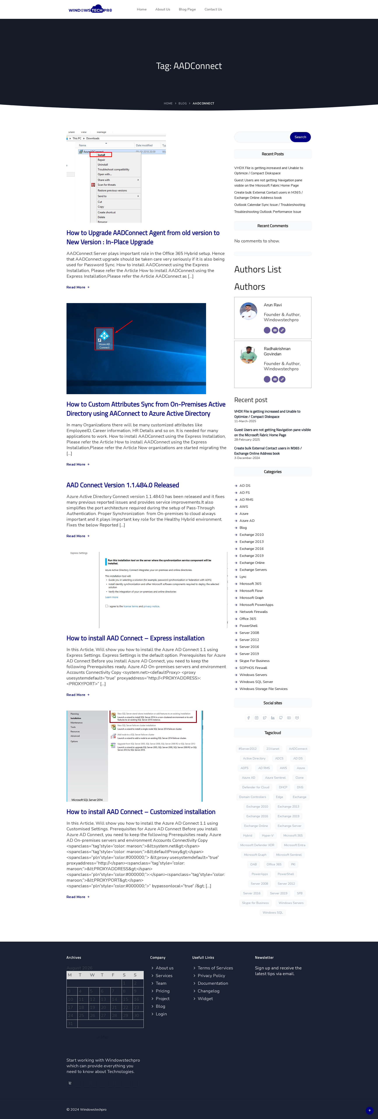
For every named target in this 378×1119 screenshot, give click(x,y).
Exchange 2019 (252, 555)
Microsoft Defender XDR (257, 845)
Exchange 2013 (252, 541)
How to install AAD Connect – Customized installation (140, 812)
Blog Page (187, 9)
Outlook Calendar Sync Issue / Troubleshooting (269, 204)
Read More (76, 287)
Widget (205, 999)
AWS (244, 506)
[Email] (275, 330)
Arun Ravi (273, 305)
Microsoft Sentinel (289, 855)
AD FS (245, 492)
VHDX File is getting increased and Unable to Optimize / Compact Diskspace (268, 171)
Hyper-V (268, 835)
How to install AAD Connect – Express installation (135, 638)
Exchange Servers (253, 569)
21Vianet (272, 749)
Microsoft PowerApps (256, 604)
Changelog (208, 991)
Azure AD (247, 520)
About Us (162, 9)
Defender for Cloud (255, 787)
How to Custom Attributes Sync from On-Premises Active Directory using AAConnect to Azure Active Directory (146, 408)
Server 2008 (249, 632)
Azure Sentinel (275, 778)
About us (164, 968)
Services (164, 976)
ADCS (279, 758)
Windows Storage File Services (264, 689)
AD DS (245, 485)
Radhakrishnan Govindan (277, 351)
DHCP (283, 787)
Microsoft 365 (250, 583)
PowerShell (248, 625)
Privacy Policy (211, 976)
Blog (182, 104)
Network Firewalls (254, 611)
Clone (300, 778)
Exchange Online (252, 562)
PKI (293, 864)
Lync (243, 576)
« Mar (103, 1037)
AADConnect (298, 749)
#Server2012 (248, 749)
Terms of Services (215, 968)
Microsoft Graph (252, 597)
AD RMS (246, 499)
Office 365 (248, 618)
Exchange (299, 797)
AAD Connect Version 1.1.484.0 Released (122, 485)
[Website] (282, 330)
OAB (253, 864)
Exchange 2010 (252, 534)
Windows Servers (253, 674)
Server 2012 (249, 639)
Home (142, 9)
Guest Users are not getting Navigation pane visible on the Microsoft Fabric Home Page (268, 183)
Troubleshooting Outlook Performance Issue (267, 211)
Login (161, 1014)
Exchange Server (289, 826)
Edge (279, 797)
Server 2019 (249, 653)
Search (300, 137)
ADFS (244, 768)
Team (160, 983)
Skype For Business (255, 660)
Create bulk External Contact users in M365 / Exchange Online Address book (268, 195)
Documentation (212, 983)
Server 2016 (249, 646)
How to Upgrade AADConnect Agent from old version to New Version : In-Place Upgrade (143, 237)
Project (162, 999)
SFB (300, 893)
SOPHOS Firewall (253, 667)
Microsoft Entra (294, 845)
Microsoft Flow (251, 590)
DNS (300, 787)
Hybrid (247, 835)
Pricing (162, 991)
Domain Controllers (252, 797)
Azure (244, 513)
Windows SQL (273, 913)
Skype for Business (255, 903)
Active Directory (254, 758)
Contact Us (213, 9)
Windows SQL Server (256, 682)
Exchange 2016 (252, 548)
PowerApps (260, 874)
